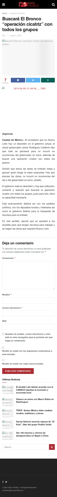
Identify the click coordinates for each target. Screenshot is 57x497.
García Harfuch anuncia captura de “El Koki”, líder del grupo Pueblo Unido (35, 423)
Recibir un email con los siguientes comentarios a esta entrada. (27, 352)
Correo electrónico (12, 307)
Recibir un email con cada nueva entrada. (23, 363)
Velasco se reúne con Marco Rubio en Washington (35, 400)
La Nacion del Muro (17, 13)
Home (4, 13)
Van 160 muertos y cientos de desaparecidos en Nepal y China (32, 434)
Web (4, 320)
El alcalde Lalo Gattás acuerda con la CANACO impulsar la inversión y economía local (34, 389)
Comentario (9, 258)
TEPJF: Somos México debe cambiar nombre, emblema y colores (34, 412)
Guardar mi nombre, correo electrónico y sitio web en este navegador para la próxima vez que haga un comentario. (29, 337)
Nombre (7, 294)
